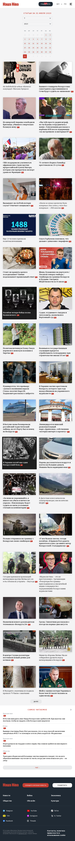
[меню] (71, 4)
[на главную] (11, 4)
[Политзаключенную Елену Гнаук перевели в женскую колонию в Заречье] (19, 340)
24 (4, 753)
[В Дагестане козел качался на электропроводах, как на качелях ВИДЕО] (55, 491)
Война (29, 795)
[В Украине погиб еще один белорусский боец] (19, 453)
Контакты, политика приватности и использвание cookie (56, 833)
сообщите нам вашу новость (35, 785)
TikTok (56, 811)
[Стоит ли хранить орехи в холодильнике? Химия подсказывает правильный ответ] (19, 265)
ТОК (8, 816)
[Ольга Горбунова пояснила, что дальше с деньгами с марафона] (55, 228)
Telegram (9, 811)
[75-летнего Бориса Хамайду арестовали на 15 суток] (55, 155)
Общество (6, 751)
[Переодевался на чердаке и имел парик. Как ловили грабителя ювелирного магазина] (37, 745)
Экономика (56, 795)
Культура (55, 801)
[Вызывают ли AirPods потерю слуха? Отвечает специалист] (19, 193)
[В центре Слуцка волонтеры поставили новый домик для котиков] (19, 645)
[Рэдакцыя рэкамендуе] (71, 710)
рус (65, 4)
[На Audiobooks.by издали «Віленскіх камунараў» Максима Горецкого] (19, 77)
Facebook (9, 821)
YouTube (34, 811)
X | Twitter (57, 816)
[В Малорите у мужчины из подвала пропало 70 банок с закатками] (19, 681)
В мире (5, 726)
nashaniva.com (22, 833)
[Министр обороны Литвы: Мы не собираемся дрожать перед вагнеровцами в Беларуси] (55, 645)
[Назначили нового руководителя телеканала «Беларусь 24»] (19, 611)
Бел (58, 4)
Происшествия (8, 713)
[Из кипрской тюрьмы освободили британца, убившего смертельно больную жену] (19, 115)
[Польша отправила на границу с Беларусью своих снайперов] (19, 530)
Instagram (33, 816)
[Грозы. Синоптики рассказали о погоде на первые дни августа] (55, 611)
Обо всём (31, 801)
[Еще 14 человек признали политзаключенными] (19, 228)
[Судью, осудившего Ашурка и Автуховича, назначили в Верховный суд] (55, 303)
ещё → (37, 767)
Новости (6, 795)
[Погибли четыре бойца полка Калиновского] (19, 303)
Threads (33, 821)
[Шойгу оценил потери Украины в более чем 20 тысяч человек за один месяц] (55, 681)
